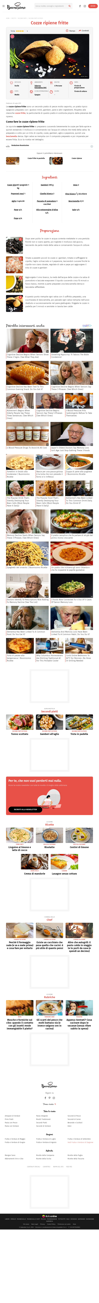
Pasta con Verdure (12, 1126)
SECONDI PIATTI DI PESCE (36, 18)
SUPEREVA (49, 1221)
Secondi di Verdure (43, 1126)
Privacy (42, 1224)
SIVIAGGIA (74, 1219)
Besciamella (74, 201)
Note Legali (34, 1224)
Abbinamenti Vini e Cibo (14, 1159)
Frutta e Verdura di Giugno (15, 1142)
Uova (75, 185)
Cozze (9, 185)
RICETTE (13, 18)
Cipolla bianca (46, 193)
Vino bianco (70, 194)
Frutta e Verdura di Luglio (46, 1139)
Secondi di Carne (74, 1119)
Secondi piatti (49, 710)
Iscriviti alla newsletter (25, 809)
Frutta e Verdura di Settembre (79, 1139)
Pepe (16, 218)
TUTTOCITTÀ (61, 1219)
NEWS (19, 1017)
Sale (74, 210)
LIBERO (7, 1219)
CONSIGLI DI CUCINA (20, 939)
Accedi (93, 6)
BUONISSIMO (90, 1219)
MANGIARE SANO (49, 1017)
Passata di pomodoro (46, 201)
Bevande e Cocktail (75, 1123)
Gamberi (44, 185)
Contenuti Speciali (33, 1167)
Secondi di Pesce (74, 1116)
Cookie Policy (51, 1224)
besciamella (11, 136)
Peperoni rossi (17, 193)
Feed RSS (69, 1167)
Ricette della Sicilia (43, 1159)
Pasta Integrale (42, 1116)
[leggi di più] (92, 146)
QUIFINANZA (81, 1219)
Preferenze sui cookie (64, 1224)
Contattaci (46, 1167)
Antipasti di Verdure (12, 1116)
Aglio (14, 201)
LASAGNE (64, 871)
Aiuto (74, 1224)
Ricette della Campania (45, 1155)
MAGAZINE (79, 1017)
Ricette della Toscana (76, 1159)
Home (8, 18)
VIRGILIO (13, 1219)
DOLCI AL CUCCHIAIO (49, 844)
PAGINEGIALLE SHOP (33, 1219)
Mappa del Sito (58, 1167)
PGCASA (43, 1219)
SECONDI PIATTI (22, 18)
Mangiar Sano (10, 1155)
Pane (16, 210)
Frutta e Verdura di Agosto (46, 1142)
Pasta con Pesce (11, 1123)
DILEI (68, 1219)
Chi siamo (26, 1224)
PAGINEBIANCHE (52, 1219)
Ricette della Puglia (75, 1155)
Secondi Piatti (41, 1123)
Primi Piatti (9, 1119)
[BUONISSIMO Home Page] (16, 6)
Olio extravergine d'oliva (47, 210)
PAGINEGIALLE (21, 1219)
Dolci (69, 1126)
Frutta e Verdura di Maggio (15, 1139)
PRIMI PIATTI (19, 844)
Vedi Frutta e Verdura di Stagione (80, 1142)
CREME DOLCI (35, 871)
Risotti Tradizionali (43, 1119)
